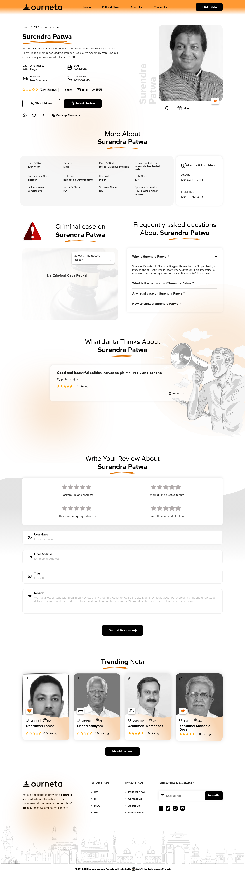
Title (37, 573)
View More (119, 751)
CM (96, 792)
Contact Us (160, 7)
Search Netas (136, 812)
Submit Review (85, 103)
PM (96, 812)
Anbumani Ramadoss (145, 726)
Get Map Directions (68, 115)
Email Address (43, 554)
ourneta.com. (98, 868)
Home (87, 7)
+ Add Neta (209, 7)
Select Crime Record (87, 255)
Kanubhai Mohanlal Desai (195, 727)
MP (96, 799)
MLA (97, 806)
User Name (41, 534)
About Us (136, 7)
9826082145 (82, 80)
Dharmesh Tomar (40, 726)
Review (39, 593)
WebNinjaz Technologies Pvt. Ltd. (153, 868)
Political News (111, 7)
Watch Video (43, 103)
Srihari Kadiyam (90, 726)
